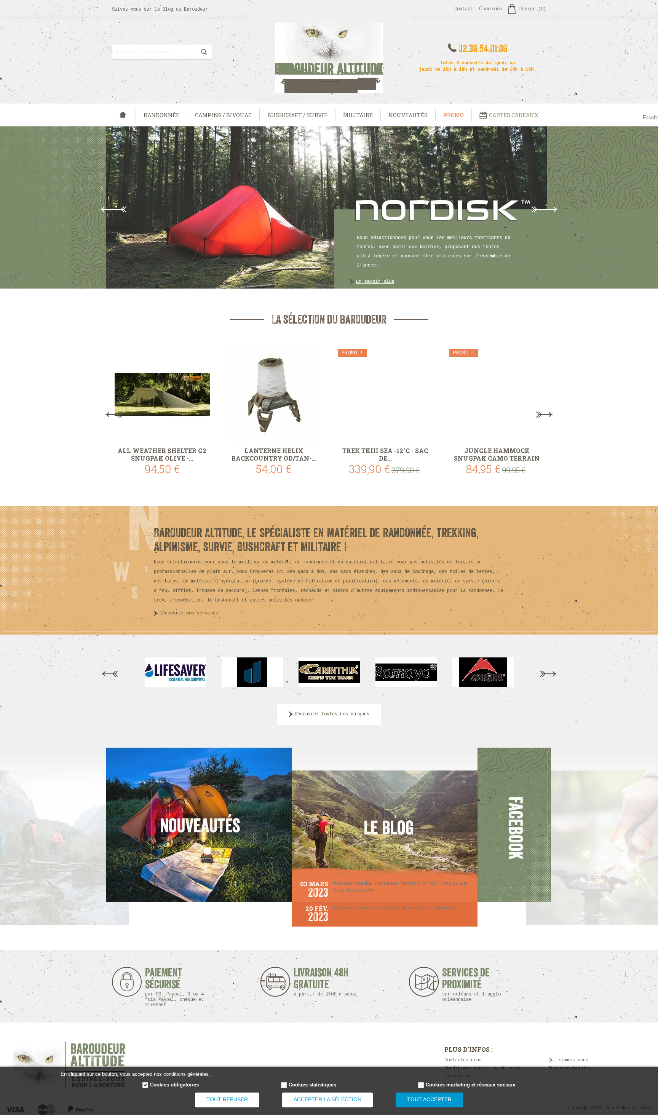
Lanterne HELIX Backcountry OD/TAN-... (274, 454)
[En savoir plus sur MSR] (483, 672)
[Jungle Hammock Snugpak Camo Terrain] (496, 394)
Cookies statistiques (312, 1085)
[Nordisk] (329, 207)
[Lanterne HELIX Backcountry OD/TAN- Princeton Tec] (273, 394)
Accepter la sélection (327, 1099)
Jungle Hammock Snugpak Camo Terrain (497, 454)
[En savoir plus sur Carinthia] (329, 672)
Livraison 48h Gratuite (321, 982)
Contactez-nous (463, 1060)
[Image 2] (199, 825)
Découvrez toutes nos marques (332, 714)
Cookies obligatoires (174, 1085)
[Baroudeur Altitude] (329, 57)
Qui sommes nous (568, 1060)
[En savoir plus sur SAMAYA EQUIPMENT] (406, 672)
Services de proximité (471, 984)
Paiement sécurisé (174, 987)
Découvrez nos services (189, 613)
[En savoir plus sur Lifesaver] (175, 672)
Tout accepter (429, 1099)
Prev (113, 209)
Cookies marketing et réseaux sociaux (470, 1085)
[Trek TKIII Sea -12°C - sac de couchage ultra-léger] (385, 394)
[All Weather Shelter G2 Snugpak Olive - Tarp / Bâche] (162, 394)
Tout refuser (227, 1099)
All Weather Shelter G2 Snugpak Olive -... (162, 454)
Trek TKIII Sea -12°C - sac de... (385, 454)
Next (544, 209)
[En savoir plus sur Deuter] (252, 672)
